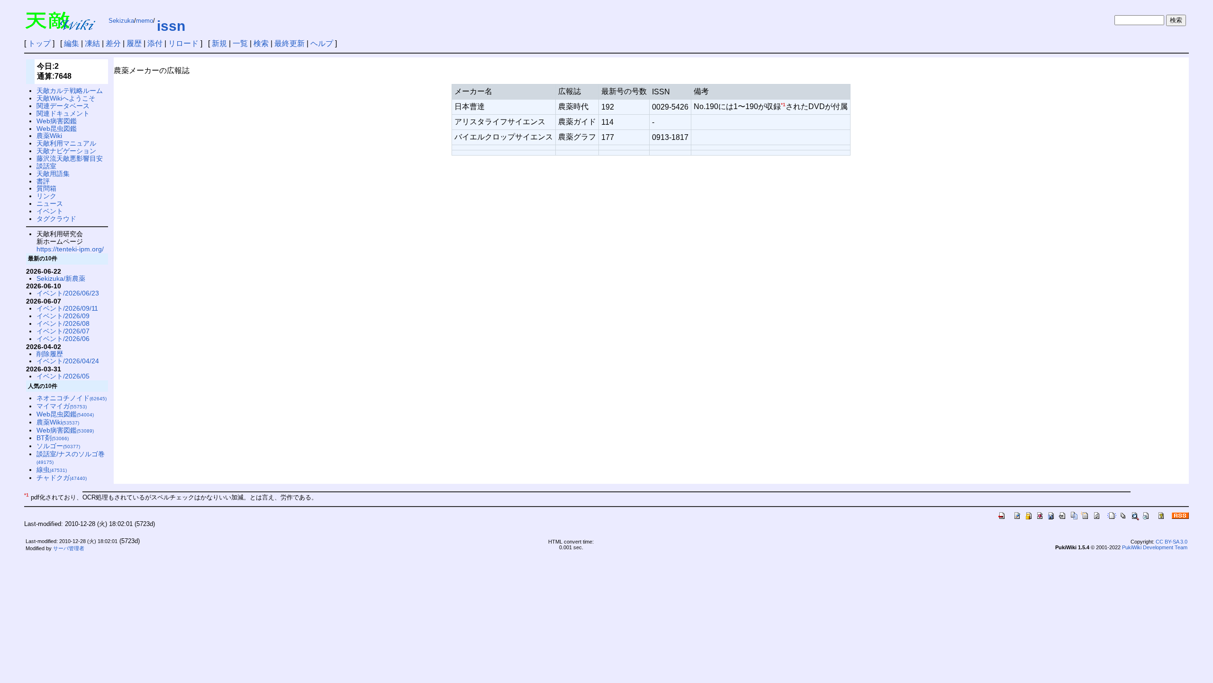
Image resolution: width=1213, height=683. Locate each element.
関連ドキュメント (63, 113)
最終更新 (289, 43)
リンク (46, 196)
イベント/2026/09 (63, 316)
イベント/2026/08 (63, 323)
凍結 (92, 43)
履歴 (134, 43)
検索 (261, 43)
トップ (39, 43)
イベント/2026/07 (63, 331)
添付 (155, 43)
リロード (183, 43)
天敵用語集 (53, 173)
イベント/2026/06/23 (67, 293)
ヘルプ (321, 43)
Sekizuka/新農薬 (60, 278)
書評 (43, 181)
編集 (71, 43)
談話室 (46, 166)
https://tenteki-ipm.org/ (70, 249)
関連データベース (63, 106)
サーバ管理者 (68, 548)
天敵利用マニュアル (66, 143)
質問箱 (46, 188)
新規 (219, 43)
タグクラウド (56, 218)
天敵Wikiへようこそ (65, 98)
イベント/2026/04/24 (67, 361)
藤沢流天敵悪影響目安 (69, 158)
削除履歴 (49, 354)
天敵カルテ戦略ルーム (69, 90)
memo (144, 20)
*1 (783, 104)
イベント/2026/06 (63, 338)
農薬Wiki (49, 135)
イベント (49, 211)
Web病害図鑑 (56, 121)
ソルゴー (58, 446)
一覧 (240, 43)
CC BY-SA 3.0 (1171, 542)
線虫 (51, 469)
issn (171, 26)
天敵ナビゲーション (66, 151)
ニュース (49, 203)
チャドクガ (61, 477)
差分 (113, 43)
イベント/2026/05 (63, 376)
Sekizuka (121, 20)
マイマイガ (61, 406)
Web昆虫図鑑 (56, 128)
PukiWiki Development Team (1154, 547)
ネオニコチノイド (71, 398)
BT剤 (52, 438)
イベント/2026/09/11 (67, 308)
